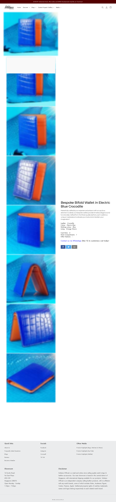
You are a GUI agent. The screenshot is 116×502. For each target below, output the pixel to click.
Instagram (43, 451)
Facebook (43, 448)
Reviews (7, 457)
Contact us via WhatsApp (71, 240)
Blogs (6, 454)
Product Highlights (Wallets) (85, 454)
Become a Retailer (10, 460)
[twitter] (68, 247)
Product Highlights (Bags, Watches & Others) (90, 448)
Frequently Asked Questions (12, 451)
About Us (7, 448)
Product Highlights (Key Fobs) (85, 451)
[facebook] (63, 247)
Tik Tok (43, 457)
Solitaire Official (60, 499)
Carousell (43, 454)
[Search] (103, 7)
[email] (74, 247)
